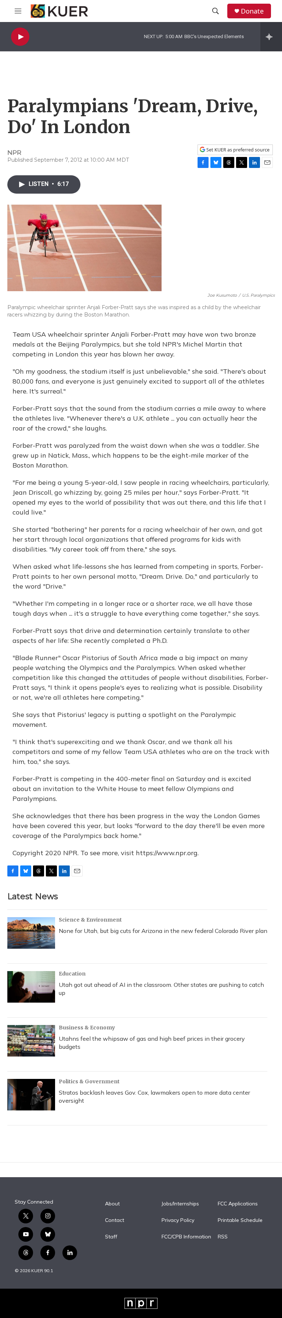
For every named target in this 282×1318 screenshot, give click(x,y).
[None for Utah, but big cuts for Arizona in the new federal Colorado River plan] (31, 933)
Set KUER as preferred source (237, 150)
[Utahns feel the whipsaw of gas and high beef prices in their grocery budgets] (31, 1041)
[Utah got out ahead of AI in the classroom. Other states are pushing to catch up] (31, 987)
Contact (114, 1220)
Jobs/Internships (180, 1204)
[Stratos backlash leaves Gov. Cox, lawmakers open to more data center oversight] (31, 1094)
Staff (111, 1237)
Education (72, 973)
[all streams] (271, 36)
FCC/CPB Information (186, 1237)
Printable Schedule (240, 1220)
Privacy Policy (178, 1220)
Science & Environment (90, 919)
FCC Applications (238, 1204)
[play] (20, 37)
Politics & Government (89, 1081)
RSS (223, 1237)
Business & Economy (87, 1027)
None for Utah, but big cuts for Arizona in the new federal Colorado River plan (163, 930)
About (112, 1204)
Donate (252, 11)
